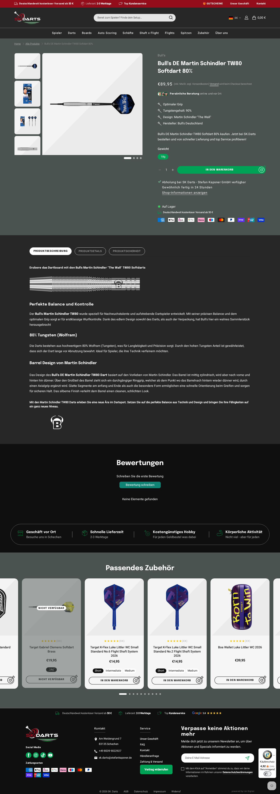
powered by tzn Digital (243, 791)
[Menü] (274, 756)
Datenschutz (141, 791)
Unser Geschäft (149, 739)
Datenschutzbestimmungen (238, 772)
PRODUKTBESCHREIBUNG (51, 251)
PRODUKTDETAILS (90, 251)
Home (17, 43)
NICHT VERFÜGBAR (51, 608)
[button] (259, 18)
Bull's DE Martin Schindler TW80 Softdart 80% (68, 43)
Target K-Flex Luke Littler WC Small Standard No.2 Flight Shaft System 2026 (177, 651)
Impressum (160, 791)
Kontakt (145, 750)
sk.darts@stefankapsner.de (115, 758)
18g (163, 157)
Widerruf (176, 791)
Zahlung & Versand (151, 762)
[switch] (267, 774)
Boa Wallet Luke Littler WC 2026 (240, 647)
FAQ (142, 745)
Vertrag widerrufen (156, 769)
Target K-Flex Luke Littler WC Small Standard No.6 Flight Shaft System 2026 (114, 651)
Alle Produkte (33, 43)
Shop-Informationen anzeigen (184, 192)
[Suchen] (171, 17)
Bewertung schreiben (140, 485)
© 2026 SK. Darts (108, 791)
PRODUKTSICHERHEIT (127, 251)
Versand (214, 84)
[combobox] (135, 18)
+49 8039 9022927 (110, 751)
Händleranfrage (149, 756)
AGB (126, 791)
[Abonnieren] (247, 758)
